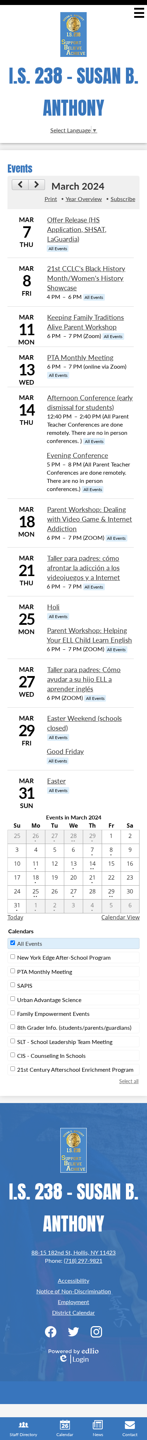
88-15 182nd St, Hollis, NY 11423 (73, 1252)
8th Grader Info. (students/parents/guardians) (74, 1027)
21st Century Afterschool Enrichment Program (75, 1069)
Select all (128, 1081)
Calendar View (120, 917)
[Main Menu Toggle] (139, 13)
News (98, 1434)
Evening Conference (77, 455)
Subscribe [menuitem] (123, 199)
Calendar (64, 1434)
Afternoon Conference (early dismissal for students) (90, 402)
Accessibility (73, 1280)
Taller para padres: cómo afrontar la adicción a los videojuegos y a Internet (83, 567)
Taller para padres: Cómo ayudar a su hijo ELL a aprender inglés (84, 679)
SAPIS (24, 985)
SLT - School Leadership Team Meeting (64, 1042)
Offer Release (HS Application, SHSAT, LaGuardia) (76, 229)
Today (15, 917)
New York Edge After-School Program (64, 957)
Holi (53, 607)
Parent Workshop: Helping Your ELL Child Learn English (89, 635)
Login (73, 1359)
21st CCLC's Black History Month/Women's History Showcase (86, 278)
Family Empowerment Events (53, 1013)
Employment (73, 1302)
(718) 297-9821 (83, 1260)
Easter (56, 781)
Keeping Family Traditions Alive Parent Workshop (85, 322)
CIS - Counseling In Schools (51, 1055)
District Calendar (73, 1312)
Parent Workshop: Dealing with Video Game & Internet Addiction (89, 519)
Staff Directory (23, 1434)
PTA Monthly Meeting (80, 357)
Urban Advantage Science (49, 1000)
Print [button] (51, 199)
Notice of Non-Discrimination (73, 1291)
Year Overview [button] (84, 199)
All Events (29, 943)
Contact (129, 1434)
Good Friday (65, 751)
